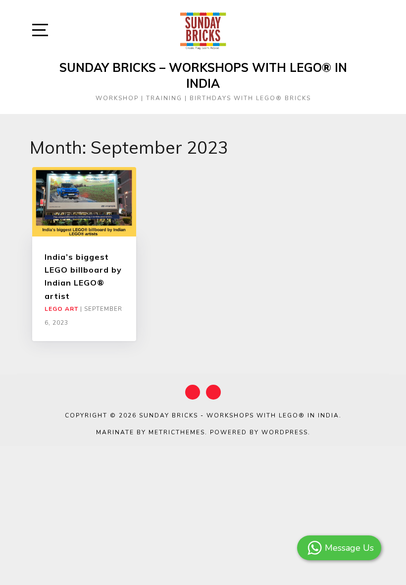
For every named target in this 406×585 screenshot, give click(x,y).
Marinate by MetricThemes (150, 432)
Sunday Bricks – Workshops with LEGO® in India (203, 75)
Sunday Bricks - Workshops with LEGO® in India (239, 415)
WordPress (284, 432)
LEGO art (61, 309)
